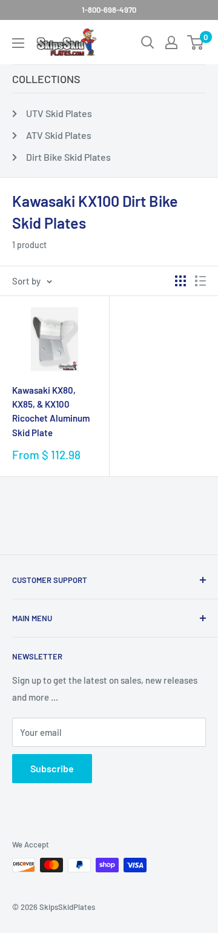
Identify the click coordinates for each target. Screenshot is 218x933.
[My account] (171, 42)
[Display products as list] (200, 280)
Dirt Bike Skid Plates (68, 157)
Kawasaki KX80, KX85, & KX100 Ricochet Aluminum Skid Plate (51, 411)
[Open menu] (18, 43)
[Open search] (147, 42)
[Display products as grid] (180, 280)
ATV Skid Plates (58, 135)
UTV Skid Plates (59, 113)
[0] (195, 42)
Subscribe (52, 768)
